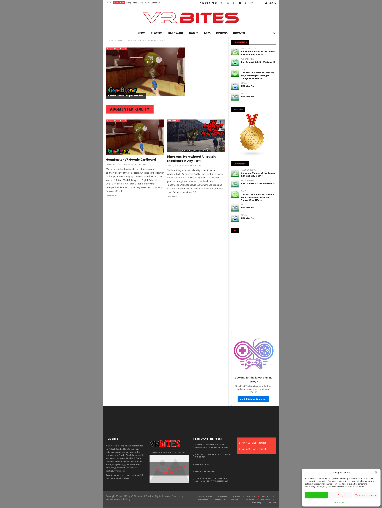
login (272, 3)
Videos (234, 499)
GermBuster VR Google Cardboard (126, 95)
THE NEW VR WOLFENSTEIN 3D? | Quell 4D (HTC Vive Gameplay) (211, 480)
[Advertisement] (253, 282)
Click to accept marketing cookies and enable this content (169, 469)
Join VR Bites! (208, 3)
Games (193, 33)
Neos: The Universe (206, 471)
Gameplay (119, 2)
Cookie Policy (339, 502)
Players (156, 33)
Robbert (129, 164)
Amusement (174, 121)
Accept (316, 495)
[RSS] (246, 3)
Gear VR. (266, 496)
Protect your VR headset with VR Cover (212, 455)
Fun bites (249, 499)
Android (251, 496)
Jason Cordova (248, 48)
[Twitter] (234, 3)
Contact (272, 502)
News (141, 33)
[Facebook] (222, 3)
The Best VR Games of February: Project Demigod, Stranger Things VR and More (257, 75)
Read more (112, 195)
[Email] (240, 3)
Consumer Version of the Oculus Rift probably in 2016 (258, 53)
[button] (376, 472)
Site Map (256, 502)
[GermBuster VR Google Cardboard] (135, 137)
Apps (207, 33)
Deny (341, 495)
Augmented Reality (117, 49)
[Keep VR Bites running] (252, 3)
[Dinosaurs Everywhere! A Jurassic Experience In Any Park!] (196, 135)
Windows (265, 499)
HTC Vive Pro (247, 86)
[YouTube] (228, 3)
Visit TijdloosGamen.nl (253, 399)
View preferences (365, 495)
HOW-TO (239, 33)
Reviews (222, 33)
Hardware (175, 33)
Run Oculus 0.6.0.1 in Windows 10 (258, 62)
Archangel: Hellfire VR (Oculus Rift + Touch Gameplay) (148, 2)
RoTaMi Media (204, 496)
